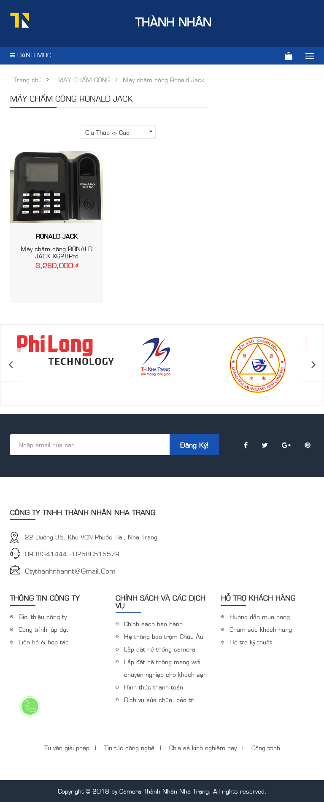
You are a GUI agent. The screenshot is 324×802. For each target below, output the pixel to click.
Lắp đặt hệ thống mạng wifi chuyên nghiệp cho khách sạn (165, 667)
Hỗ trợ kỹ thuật (251, 642)
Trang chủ (28, 80)
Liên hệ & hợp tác (44, 642)
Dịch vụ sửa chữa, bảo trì (159, 699)
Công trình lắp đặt (43, 629)
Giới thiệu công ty (43, 616)
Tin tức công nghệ (129, 747)
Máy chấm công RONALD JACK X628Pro (56, 252)
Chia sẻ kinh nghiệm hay (203, 747)
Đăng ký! (194, 444)
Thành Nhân (173, 21)
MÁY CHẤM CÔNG (84, 80)
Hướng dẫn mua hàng (260, 616)
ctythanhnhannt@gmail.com (70, 570)
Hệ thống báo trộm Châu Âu (163, 636)
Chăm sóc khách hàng (261, 629)
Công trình (265, 747)
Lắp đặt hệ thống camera (159, 649)
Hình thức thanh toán (153, 687)
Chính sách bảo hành (153, 624)
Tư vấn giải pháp (66, 747)
